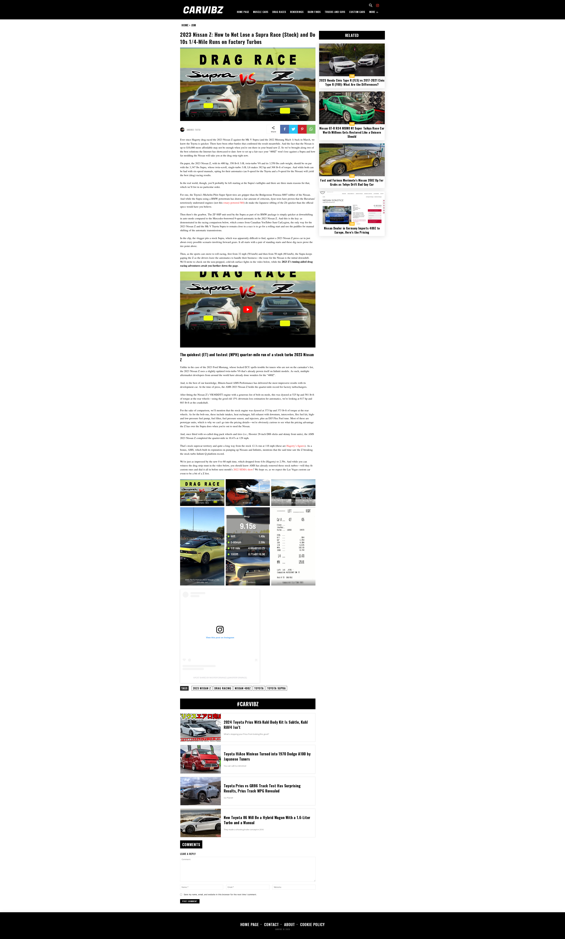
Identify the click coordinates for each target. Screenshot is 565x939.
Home (185, 25)
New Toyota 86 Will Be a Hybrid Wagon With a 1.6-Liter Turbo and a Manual (267, 820)
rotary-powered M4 (233, 202)
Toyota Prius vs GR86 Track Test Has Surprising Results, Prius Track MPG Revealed (262, 788)
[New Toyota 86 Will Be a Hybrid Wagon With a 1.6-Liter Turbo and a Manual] (200, 823)
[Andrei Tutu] (183, 129)
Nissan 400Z (243, 688)
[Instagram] (377, 6)
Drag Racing (222, 688)
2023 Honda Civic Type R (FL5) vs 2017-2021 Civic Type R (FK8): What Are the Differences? (352, 82)
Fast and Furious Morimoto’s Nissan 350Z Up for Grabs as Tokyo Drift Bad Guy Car (351, 182)
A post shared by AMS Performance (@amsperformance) (220, 677)
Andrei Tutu (194, 130)
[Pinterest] (302, 129)
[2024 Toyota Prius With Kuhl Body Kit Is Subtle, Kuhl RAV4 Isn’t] (200, 727)
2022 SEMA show (243, 469)
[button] (370, 6)
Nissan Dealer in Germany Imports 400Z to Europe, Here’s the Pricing (352, 230)
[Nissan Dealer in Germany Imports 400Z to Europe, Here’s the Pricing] (352, 207)
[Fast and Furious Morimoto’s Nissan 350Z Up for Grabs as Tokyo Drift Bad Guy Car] (352, 159)
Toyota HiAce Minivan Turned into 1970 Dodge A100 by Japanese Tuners (267, 756)
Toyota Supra (276, 688)
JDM (193, 25)
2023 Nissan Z (202, 688)
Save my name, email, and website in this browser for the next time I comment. (220, 894)
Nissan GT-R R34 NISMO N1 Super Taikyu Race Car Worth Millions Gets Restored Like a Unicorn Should (351, 132)
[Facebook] (284, 129)
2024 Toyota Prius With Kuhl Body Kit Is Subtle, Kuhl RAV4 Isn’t (266, 724)
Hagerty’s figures (295, 445)
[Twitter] (293, 129)
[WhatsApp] (311, 129)
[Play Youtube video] (247, 309)
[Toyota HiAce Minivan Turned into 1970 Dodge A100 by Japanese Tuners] (200, 759)
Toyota (259, 688)
